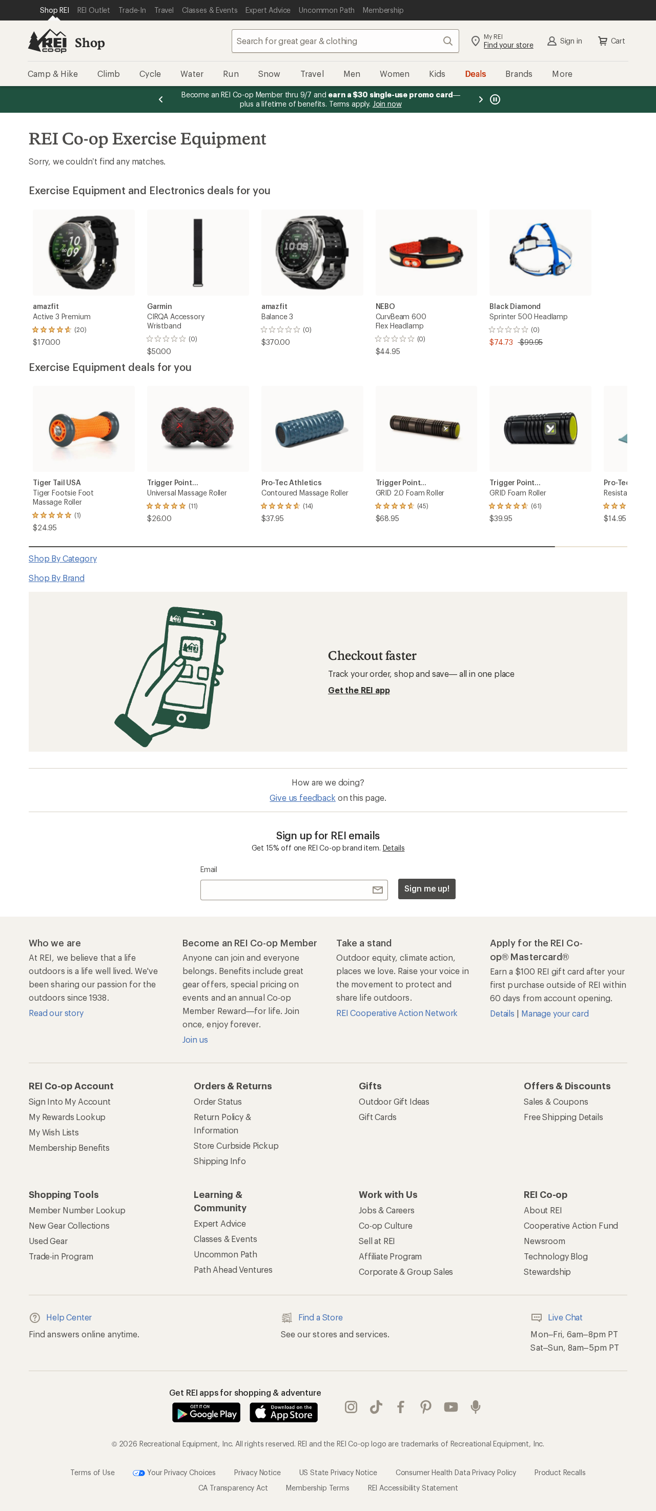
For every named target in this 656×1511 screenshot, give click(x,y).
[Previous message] (161, 99)
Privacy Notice (257, 1471)
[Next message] (481, 99)
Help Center (69, 1317)
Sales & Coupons (556, 1101)
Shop (90, 42)
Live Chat (565, 1317)
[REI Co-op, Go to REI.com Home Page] (47, 41)
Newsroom (544, 1241)
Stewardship (547, 1271)
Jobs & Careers (387, 1210)
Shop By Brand (57, 578)
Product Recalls (560, 1471)
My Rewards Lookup (67, 1117)
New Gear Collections (69, 1225)
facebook (401, 1407)
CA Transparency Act (233, 1487)
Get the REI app (359, 690)
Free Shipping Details (563, 1117)
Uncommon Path (225, 1254)
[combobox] (345, 41)
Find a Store (320, 1317)
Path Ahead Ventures (233, 1269)
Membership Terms (317, 1487)
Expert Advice (220, 1223)
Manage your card (554, 1013)
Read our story (56, 1013)
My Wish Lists (54, 1132)
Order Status (218, 1101)
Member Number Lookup (77, 1210)
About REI (543, 1210)
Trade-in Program (61, 1256)
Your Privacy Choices (180, 1471)
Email (208, 869)
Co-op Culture (386, 1225)
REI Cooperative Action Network (397, 1013)
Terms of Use (92, 1471)
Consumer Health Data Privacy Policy (456, 1471)
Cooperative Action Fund (571, 1225)
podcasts (475, 1407)
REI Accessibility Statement (413, 1487)
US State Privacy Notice (338, 1471)
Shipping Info (220, 1161)
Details (394, 847)
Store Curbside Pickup (236, 1145)
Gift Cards (377, 1117)
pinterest (426, 1407)
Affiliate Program (390, 1256)
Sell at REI (377, 1241)
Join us (195, 1039)
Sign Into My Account (70, 1101)
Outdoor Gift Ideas (394, 1101)
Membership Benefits (69, 1147)
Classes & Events (225, 1239)
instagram (351, 1407)
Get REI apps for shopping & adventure (245, 1392)
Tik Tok (376, 1407)
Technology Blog (556, 1256)
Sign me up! (426, 888)
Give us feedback (302, 797)
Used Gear (48, 1241)
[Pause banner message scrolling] (494, 99)
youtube (451, 1407)
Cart (618, 40)
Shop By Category (62, 558)
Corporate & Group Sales (406, 1271)
